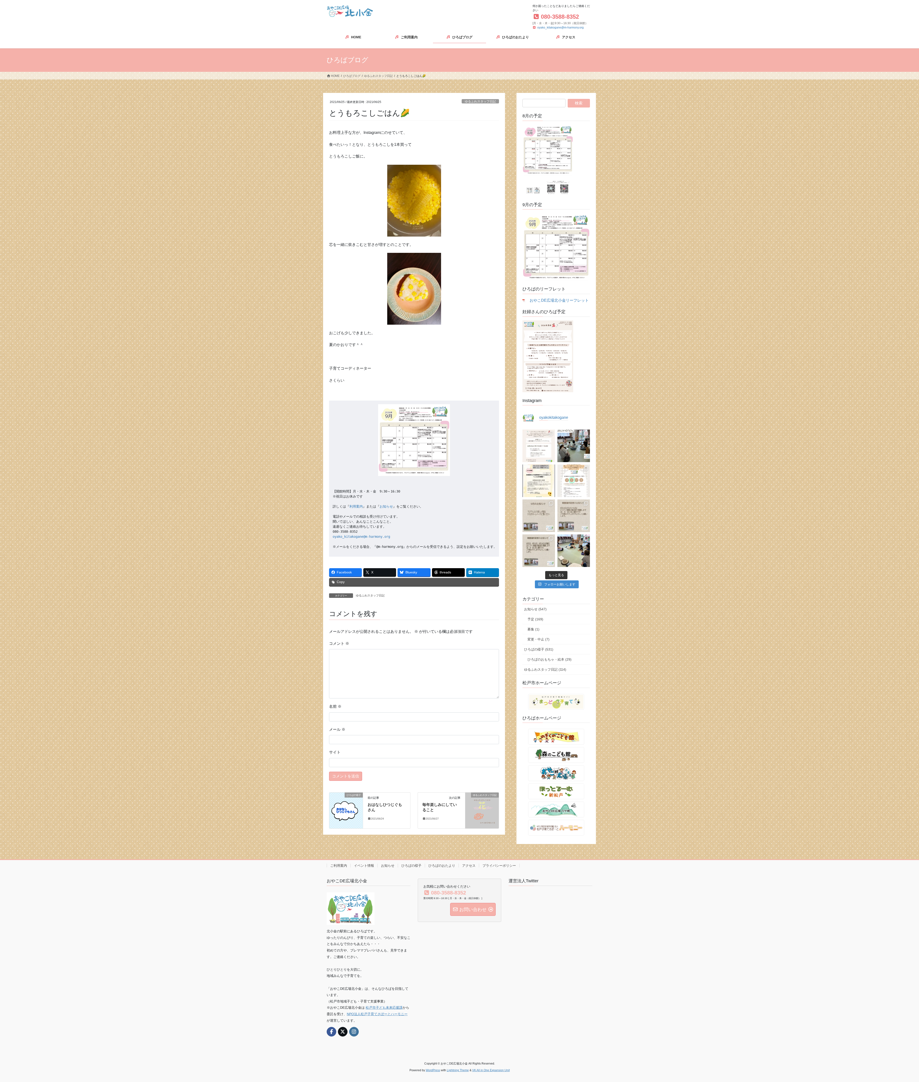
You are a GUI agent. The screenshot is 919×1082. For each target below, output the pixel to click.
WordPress (433, 1070)
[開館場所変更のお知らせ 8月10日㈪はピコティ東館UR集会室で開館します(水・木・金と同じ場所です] (538, 550)
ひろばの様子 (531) (538, 649)
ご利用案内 (338, 865)
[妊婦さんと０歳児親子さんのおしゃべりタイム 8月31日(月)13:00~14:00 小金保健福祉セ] (538, 446)
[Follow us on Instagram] (354, 1032)
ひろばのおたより (441, 865)
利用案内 (356, 506)
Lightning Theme (458, 1070)
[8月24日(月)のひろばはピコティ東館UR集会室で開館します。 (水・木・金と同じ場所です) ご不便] (573, 515)
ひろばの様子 (411, 865)
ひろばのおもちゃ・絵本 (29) (549, 659)
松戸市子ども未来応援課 (384, 1007)
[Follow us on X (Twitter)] (342, 1032)
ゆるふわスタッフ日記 (480, 101)
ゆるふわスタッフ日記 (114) (545, 669)
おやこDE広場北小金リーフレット (559, 300)
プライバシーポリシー (499, 865)
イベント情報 (364, 865)
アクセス (469, 865)
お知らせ (386, 506)
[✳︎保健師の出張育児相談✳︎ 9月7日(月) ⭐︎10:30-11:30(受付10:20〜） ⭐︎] (573, 481)
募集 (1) (533, 629)
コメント (339, 643)
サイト (335, 752)
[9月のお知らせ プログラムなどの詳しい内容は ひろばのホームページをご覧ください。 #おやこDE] (538, 515)
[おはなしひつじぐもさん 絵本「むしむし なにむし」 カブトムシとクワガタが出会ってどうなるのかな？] (573, 446)
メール (337, 729)
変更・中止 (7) (538, 639)
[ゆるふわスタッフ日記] (482, 810)
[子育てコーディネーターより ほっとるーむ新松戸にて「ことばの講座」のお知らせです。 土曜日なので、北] (538, 481)
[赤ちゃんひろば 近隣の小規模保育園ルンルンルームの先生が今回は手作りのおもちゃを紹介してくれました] (573, 550)
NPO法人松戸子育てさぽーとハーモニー (377, 1014)
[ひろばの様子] (346, 810)
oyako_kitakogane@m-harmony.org (560, 27)
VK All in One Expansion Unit (491, 1070)
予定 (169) (535, 619)
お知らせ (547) (535, 609)
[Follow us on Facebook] (331, 1032)
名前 (335, 706)
